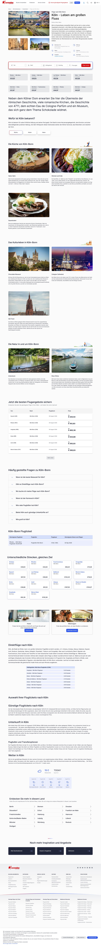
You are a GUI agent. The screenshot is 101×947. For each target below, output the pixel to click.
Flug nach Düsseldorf (47, 905)
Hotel (9, 888)
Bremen (40, 806)
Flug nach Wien (63, 919)
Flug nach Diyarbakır (12, 913)
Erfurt (40, 810)
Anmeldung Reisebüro (56, 878)
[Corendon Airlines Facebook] (85, 867)
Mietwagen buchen (72, 630)
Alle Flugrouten (26, 886)
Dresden (69, 806)
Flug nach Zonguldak (12, 917)
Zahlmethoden (55, 886)
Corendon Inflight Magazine (28, 882)
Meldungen (68, 878)
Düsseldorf (13, 810)
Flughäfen (25, 884)
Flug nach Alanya (12, 905)
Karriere (67, 884)
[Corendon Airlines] (7, 2)
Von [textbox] (14, 65)
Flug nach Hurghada (64, 909)
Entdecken (32, 2)
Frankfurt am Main (72, 810)
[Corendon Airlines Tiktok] (89, 867)
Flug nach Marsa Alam (64, 913)
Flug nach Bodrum (12, 909)
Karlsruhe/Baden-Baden (17, 818)
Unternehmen (69, 882)
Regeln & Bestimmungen (42, 880)
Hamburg (41, 814)
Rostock (68, 822)
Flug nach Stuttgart (47, 913)
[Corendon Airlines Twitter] (80, 867)
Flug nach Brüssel (64, 917)
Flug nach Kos (28, 907)
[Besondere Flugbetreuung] (83, 2)
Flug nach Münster (47, 909)
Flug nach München (47, 907)
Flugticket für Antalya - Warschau (84, 905)
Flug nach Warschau (64, 915)
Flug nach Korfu (29, 909)
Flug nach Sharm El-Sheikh (65, 911)
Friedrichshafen (15, 814)
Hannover (69, 814)
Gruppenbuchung (12, 884)
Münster (12, 822)
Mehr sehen (50, 457)
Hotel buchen (29, 630)
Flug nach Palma (29, 911)
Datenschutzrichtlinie (84, 887)
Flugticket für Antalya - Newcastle (85, 903)
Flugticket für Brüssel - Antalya (84, 909)
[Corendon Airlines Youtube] (82, 867)
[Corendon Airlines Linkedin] (87, 867)
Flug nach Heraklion (30, 903)
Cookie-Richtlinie (84, 882)
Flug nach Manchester (65, 903)
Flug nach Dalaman (12, 911)
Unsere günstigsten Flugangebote (59, 2)
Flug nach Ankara (12, 907)
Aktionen (71, 851)
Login (71, 2)
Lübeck (68, 818)
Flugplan (24, 888)
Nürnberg (41, 822)
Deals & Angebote (45, 851)
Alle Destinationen (16, 851)
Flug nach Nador (63, 907)
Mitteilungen (68, 880)
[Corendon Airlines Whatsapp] (92, 867)
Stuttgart (12, 826)
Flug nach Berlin (46, 915)
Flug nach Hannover (47, 911)
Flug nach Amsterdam (64, 905)
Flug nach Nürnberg (47, 903)
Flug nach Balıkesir (12, 915)
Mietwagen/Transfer (12, 886)
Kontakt (38, 882)
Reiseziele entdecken (27, 878)
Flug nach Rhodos (29, 905)
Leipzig (40, 818)
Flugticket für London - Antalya (84, 911)
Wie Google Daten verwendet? (10, 943)
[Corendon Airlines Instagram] (77, 867)
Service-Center (41, 2)
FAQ (38, 878)
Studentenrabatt (55, 884)
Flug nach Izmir (11, 903)
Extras (9, 882)
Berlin (11, 806)
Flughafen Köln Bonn (59, 56)
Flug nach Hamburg (47, 917)
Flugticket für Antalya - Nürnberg (84, 907)
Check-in (77, 2)
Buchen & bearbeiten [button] (21, 2)
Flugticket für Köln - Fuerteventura (85, 922)
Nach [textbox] (31, 65)
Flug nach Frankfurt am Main (49, 919)
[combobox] (19, 65)
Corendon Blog (69, 886)
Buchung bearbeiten (12, 880)
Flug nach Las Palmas (30, 913)
